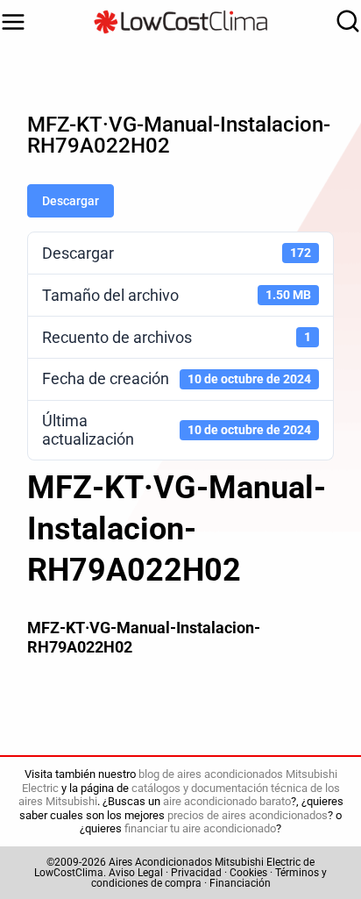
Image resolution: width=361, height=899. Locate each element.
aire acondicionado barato (227, 801)
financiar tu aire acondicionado (200, 828)
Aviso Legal (136, 873)
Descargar (70, 201)
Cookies (248, 873)
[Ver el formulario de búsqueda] (343, 22)
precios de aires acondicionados (247, 815)
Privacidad (196, 873)
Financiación (240, 883)
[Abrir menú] (13, 22)
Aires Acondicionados (160, 862)
